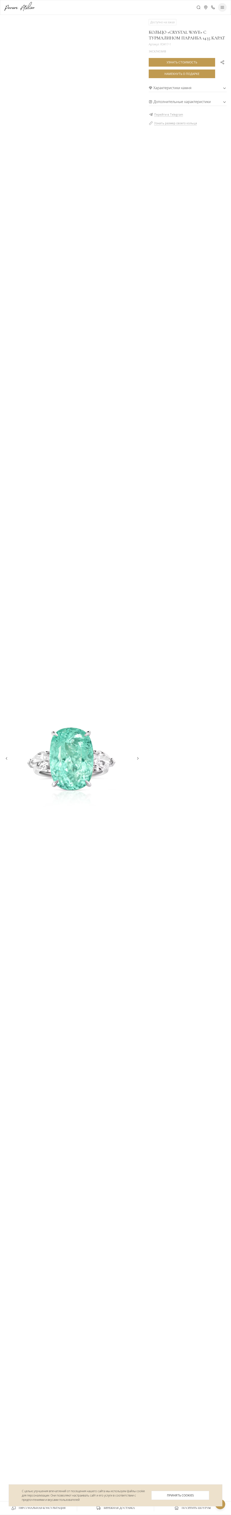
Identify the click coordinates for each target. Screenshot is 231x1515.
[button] (206, 7)
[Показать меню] (222, 7)
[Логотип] (19, 7)
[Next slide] (137, 758)
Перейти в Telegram (168, 114)
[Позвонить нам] (213, 7)
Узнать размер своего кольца (175, 123)
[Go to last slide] (6, 758)
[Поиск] (198, 7)
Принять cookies (180, 1495)
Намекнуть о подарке (181, 74)
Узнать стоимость (182, 62)
